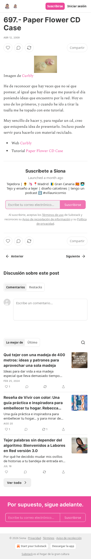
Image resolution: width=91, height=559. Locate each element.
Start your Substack (33, 546)
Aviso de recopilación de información (46, 219)
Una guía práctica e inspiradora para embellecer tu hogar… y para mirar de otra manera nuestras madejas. (32, 416)
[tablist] (24, 287)
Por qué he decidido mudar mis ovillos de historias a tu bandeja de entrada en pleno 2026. (33, 458)
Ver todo (14, 482)
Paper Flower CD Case (44, 151)
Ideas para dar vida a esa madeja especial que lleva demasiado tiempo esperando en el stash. (32, 373)
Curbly (27, 76)
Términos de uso (53, 215)
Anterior (17, 256)
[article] (45, 370)
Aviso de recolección (69, 538)
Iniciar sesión (77, 6)
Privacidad (34, 538)
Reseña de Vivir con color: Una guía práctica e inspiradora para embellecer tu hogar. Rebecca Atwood (33, 403)
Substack (27, 554)
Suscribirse (55, 6)
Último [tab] (32, 342)
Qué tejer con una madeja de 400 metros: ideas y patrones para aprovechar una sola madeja (34, 360)
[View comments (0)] (18, 47)
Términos (48, 538)
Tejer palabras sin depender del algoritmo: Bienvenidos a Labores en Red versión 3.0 (34, 445)
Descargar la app (63, 546)
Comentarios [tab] (15, 287)
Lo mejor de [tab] (14, 342)
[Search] (83, 342)
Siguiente (73, 256)
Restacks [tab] (35, 287)
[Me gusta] (8, 47)
